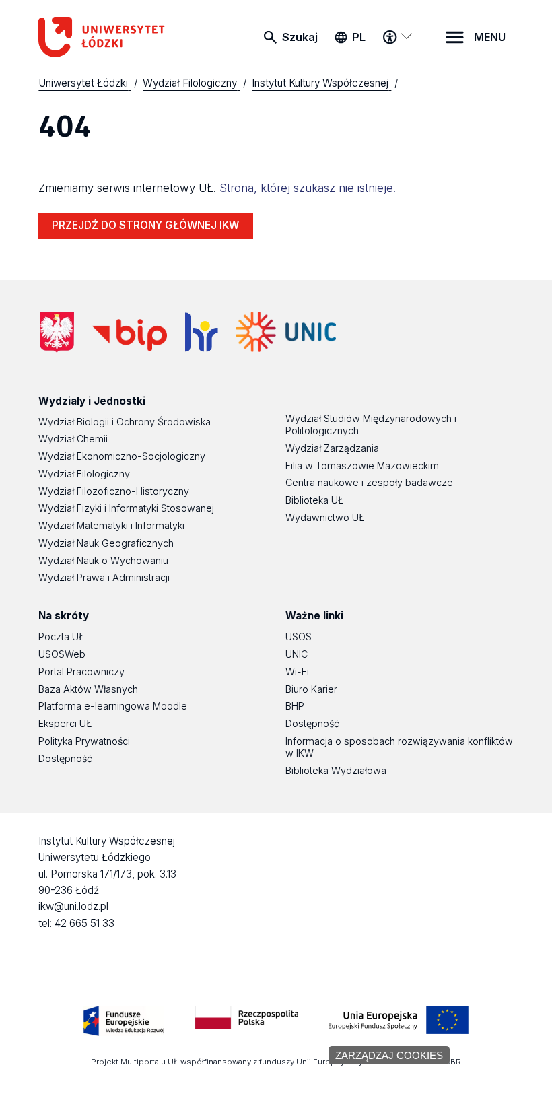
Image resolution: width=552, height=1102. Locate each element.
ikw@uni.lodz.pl (73, 906)
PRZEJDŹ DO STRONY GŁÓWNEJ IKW (145, 225)
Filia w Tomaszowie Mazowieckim (362, 465)
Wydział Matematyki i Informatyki (111, 525)
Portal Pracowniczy (81, 671)
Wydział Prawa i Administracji (104, 577)
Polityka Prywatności (84, 741)
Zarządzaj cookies (389, 1055)
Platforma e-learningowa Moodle (112, 706)
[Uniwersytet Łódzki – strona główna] (110, 37)
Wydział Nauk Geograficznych (106, 543)
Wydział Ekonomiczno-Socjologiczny (121, 456)
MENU (490, 37)
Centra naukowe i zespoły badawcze (369, 482)
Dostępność (65, 758)
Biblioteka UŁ (314, 500)
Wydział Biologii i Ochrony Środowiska (124, 421)
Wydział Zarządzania (332, 448)
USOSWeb (61, 654)
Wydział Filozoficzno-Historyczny (113, 491)
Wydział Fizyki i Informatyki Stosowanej (126, 508)
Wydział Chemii (73, 438)
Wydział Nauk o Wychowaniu (103, 560)
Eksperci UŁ (65, 723)
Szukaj (300, 37)
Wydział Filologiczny (84, 473)
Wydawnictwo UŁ (324, 517)
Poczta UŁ (61, 636)
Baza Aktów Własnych (88, 689)
